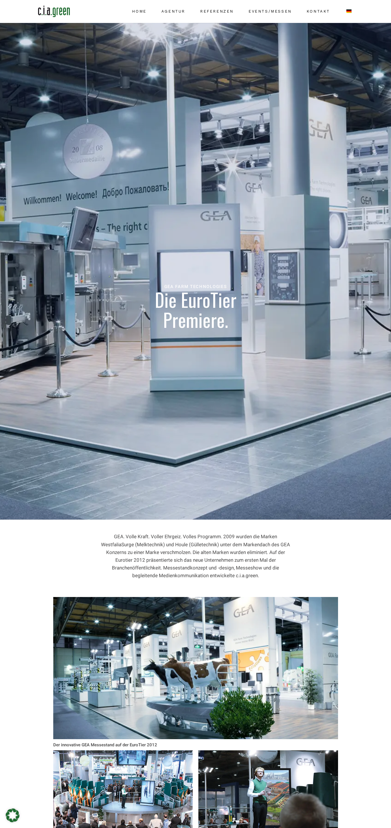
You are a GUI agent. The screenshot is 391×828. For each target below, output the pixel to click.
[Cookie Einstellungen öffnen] (12, 820)
